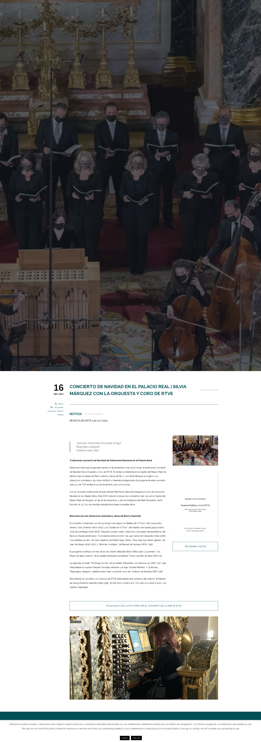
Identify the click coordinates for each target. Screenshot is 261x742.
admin (61, 404)
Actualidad (58, 407)
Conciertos (52, 411)
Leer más (136, 738)
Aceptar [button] (125, 738)
